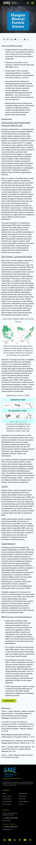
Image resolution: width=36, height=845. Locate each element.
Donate (4, 793)
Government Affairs (7, 801)
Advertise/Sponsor (7, 799)
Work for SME (22, 796)
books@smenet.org (7, 829)
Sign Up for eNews (7, 796)
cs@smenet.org (6, 820)
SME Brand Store (23, 793)
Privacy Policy (22, 799)
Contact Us (21, 804)
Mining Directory (6, 804)
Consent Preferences (24, 801)
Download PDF (9, 701)
